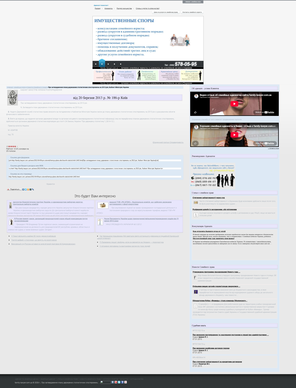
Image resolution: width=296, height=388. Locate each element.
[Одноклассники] (28, 189)
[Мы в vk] (112, 383)
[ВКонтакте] (23, 189)
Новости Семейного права (37, 87)
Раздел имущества (124, 8)
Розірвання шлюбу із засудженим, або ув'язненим (215, 209)
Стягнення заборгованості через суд (209, 198)
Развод (97, 8)
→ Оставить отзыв (273, 148)
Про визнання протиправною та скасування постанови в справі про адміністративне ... (231, 335)
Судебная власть (199, 325)
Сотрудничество (136, 379)
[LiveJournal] (33, 189)
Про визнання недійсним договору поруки (211, 348)
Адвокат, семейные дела (193, 1)
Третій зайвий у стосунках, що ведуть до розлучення (34, 240)
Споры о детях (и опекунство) (147, 8)
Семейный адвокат (48, 379)
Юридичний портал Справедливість (168, 142)
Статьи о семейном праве (68, 379)
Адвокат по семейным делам (26, 379)
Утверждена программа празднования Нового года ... (216, 272)
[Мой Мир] (30, 189)
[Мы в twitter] (119, 383)
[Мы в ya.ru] (125, 383)
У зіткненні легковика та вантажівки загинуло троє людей (125, 246)
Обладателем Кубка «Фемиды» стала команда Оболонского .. (220, 301)
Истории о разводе (110, 379)
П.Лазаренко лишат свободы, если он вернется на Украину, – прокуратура (132, 242)
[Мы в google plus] (115, 383)
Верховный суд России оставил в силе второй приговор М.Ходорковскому (43, 244)
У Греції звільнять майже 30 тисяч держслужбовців (33, 236)
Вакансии (124, 379)
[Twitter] (26, 189)
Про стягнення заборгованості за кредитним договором (217, 362)
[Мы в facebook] (122, 383)
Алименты (109, 8)
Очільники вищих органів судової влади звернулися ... (216, 286)
